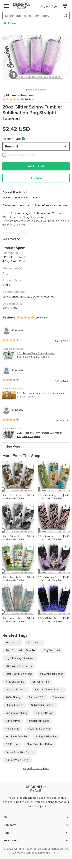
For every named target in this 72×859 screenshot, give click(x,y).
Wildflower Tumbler (16, 736)
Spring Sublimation (46, 736)
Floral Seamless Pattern (40, 744)
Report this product (36, 768)
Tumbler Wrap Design (17, 760)
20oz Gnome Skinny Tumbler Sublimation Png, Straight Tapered (50, 577)
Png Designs (13, 642)
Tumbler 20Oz (37, 697)
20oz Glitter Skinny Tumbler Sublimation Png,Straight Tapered (50, 618)
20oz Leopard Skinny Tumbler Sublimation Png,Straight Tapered (50, 536)
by (14, 498)
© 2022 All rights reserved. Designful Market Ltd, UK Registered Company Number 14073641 (36, 851)
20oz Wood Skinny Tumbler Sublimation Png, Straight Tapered (14, 618)
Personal (11, 146)
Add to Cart (36, 166)
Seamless (58, 697)
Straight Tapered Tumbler (49, 689)
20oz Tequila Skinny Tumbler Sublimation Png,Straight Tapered (14, 577)
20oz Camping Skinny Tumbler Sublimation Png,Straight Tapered (50, 495)
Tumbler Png (13, 721)
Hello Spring (12, 728)
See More (12, 447)
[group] (36, 57)
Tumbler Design (44, 713)
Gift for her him (40, 681)
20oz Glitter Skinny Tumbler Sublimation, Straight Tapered (14, 536)
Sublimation (34, 642)
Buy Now (36, 178)
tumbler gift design (16, 689)
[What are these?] (23, 138)
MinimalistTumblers (18, 95)
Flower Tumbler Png (39, 728)
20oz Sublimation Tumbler (20, 650)
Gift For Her (12, 744)
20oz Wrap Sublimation (19, 666)
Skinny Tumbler (14, 705)
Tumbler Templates (38, 721)
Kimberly (17, 330)
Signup (55, 6)
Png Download (51, 650)
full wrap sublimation (51, 674)
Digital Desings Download (20, 658)
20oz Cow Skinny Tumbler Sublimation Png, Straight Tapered (14, 495)
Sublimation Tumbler (42, 705)
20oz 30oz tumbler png (19, 674)
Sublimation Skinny (16, 713)
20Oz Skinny (13, 697)
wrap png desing (15, 681)
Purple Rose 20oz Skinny (20, 752)
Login (44, 6)
